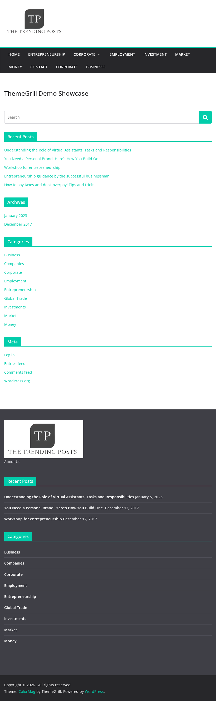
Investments (15, 306)
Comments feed (18, 372)
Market (182, 54)
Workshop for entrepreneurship (32, 167)
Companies (14, 263)
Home (14, 54)
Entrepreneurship (46, 54)
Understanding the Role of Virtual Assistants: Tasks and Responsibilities (67, 150)
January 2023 (15, 215)
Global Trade (15, 298)
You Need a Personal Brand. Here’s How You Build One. (53, 158)
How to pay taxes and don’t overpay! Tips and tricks (49, 184)
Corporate (84, 54)
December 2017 (18, 224)
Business (12, 254)
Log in (9, 354)
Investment (155, 54)
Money (15, 66)
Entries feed (15, 363)
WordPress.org (17, 380)
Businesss (96, 66)
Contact (38, 66)
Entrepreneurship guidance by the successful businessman (57, 176)
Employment (122, 54)
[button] (98, 54)
